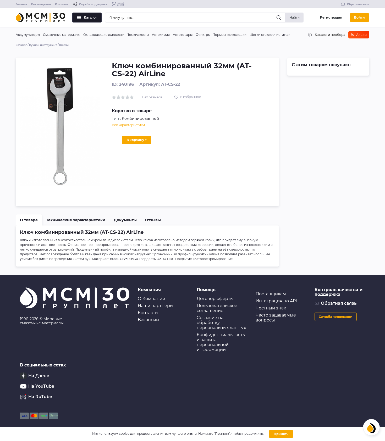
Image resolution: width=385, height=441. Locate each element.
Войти (359, 17)
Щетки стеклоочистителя (270, 35)
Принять (281, 434)
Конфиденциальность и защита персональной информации (221, 342)
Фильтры (203, 35)
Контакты (62, 4)
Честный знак (271, 308)
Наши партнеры (155, 305)
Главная (21, 4)
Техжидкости (138, 35)
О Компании (151, 298)
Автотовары (182, 35)
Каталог (90, 17)
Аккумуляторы (28, 35)
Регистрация (331, 17)
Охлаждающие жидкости (103, 35)
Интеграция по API (276, 300)
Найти (294, 17)
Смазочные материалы (61, 35)
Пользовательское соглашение (217, 308)
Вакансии (148, 319)
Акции (359, 35)
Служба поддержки (336, 317)
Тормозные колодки (229, 35)
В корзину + (136, 140)
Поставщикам (41, 4)
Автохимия (161, 35)
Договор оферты (215, 298)
